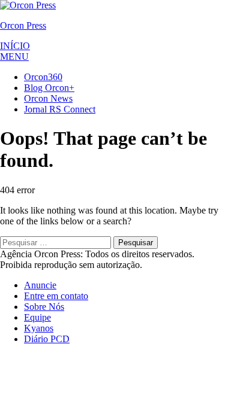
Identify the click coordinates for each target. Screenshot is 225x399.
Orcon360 (43, 77)
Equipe (37, 317)
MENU (14, 56)
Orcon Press (23, 25)
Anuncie (40, 285)
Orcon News (48, 98)
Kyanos (38, 328)
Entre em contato (56, 296)
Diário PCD (47, 339)
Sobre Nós (44, 306)
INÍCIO (15, 46)
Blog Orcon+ (49, 88)
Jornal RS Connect (59, 109)
